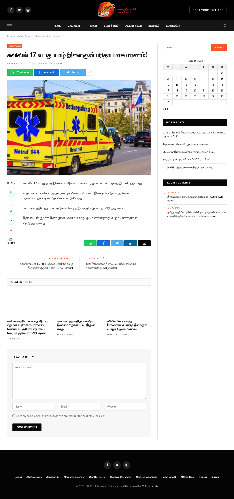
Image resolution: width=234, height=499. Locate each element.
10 (168, 84)
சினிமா (94, 25)
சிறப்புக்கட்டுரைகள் (74, 477)
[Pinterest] (11, 230)
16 (222, 84)
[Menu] (9, 26)
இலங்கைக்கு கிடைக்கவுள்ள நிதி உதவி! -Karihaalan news (195, 198)
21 (204, 90)
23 (222, 90)
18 (177, 90)
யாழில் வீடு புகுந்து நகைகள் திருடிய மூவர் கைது (188, 167)
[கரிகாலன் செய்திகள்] (117, 10)
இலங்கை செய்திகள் (120, 477)
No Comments (39, 63)
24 (168, 96)
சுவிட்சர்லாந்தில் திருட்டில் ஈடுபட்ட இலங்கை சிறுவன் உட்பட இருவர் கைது (76, 325)
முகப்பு (57, 25)
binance (171, 192)
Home (10, 36)
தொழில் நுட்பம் (133, 25)
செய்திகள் (74, 25)
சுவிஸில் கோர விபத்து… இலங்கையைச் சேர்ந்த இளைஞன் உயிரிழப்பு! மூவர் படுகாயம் (127, 325)
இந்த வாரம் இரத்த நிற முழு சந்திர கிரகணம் (186, 144)
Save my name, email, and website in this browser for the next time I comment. (61, 415)
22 (213, 90)
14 (204, 84)
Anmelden (173, 208)
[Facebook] (11, 202)
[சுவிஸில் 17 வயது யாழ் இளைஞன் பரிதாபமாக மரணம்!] (79, 127)
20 (195, 90)
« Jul (165, 109)
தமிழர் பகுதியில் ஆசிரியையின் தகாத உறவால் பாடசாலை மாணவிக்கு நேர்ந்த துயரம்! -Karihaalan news (196, 214)
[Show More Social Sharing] (90, 72)
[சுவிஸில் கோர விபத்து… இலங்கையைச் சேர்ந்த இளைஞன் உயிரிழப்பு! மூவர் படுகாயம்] (129, 303)
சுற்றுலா (203, 477)
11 (177, 84)
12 (186, 84)
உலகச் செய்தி (168, 477)
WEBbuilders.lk (149, 486)
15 (213, 84)
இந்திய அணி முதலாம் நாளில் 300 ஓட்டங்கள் (186, 159)
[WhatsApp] (11, 192)
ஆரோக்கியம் (111, 25)
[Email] (11, 239)
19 (186, 90)
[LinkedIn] (11, 220)
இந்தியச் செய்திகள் (146, 477)
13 (195, 84)
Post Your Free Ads (208, 10)
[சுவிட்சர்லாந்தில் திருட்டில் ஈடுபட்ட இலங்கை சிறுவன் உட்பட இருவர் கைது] (79, 303)
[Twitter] (11, 211)
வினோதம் (154, 25)
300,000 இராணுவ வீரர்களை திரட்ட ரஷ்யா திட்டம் (189, 151)
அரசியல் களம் (34, 477)
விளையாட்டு (173, 25)
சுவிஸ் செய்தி (15, 46)
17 (168, 90)
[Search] (225, 26)
